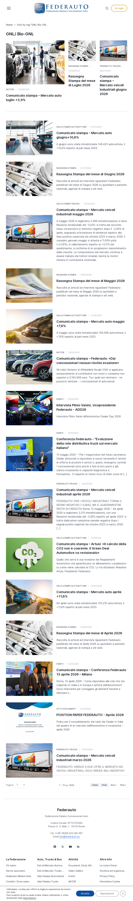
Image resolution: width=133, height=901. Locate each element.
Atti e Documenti (66, 709)
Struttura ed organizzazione (113, 870)
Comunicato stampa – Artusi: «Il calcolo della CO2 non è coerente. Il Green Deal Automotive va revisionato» (91, 548)
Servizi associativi (15, 870)
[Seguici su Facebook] (55, 846)
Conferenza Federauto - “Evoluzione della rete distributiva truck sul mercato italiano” (87, 443)
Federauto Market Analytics (19, 876)
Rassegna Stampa (78, 66)
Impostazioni (107, 893)
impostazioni (29, 898)
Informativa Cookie (110, 881)
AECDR (72, 881)
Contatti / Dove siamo (17, 881)
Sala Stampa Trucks (67, 204)
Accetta (85, 893)
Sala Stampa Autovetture (71, 127)
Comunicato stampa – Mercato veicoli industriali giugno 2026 (113, 85)
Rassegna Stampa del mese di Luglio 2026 (81, 80)
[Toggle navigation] (8, 8)
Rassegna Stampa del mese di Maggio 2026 (90, 281)
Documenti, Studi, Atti (80, 865)
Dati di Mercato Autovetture (51, 865)
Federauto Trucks (110, 66)
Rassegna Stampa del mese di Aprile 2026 (89, 633)
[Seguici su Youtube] (70, 846)
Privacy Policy (107, 876)
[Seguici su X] (62, 846)
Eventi (59, 399)
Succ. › (114, 785)
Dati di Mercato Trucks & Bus (51, 870)
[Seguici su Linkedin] (78, 846)
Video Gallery (75, 870)
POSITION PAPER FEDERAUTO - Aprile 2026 (90, 715)
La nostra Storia (108, 865)
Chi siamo (11, 865)
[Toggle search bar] (107, 8)
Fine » (123, 785)
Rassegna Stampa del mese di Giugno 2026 (90, 174)
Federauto (66, 810)
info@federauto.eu (69, 836)
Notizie (10, 89)
